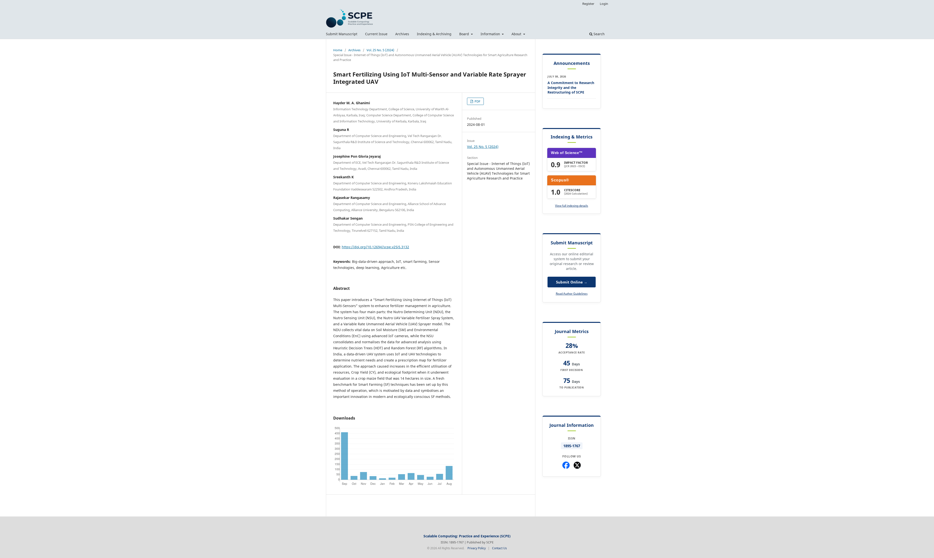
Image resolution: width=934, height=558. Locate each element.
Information (491, 34)
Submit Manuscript (341, 34)
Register (588, 3)
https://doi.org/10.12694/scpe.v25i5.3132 (375, 247)
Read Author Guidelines (572, 294)
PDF (477, 101)
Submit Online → (571, 282)
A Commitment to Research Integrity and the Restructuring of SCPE (571, 87)
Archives (402, 34)
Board (464, 34)
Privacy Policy (476, 548)
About (517, 34)
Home (337, 50)
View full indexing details (571, 206)
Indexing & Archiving (434, 34)
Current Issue (376, 34)
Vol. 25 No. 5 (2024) (380, 50)
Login (604, 3)
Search (599, 34)
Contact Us (499, 548)
